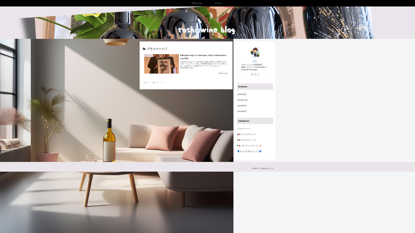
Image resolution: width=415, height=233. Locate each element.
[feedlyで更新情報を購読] (255, 74)
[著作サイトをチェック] (252, 74)
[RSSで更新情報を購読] (258, 74)
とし (255, 61)
